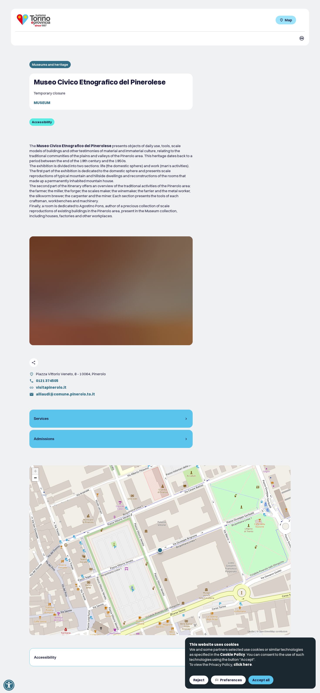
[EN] (301, 38)
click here (243, 664)
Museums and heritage (50, 64)
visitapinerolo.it (51, 387)
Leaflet (251, 631)
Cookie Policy (232, 654)
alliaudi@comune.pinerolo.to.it (65, 394)
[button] (160, 550)
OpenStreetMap (267, 631)
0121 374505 (47, 380)
